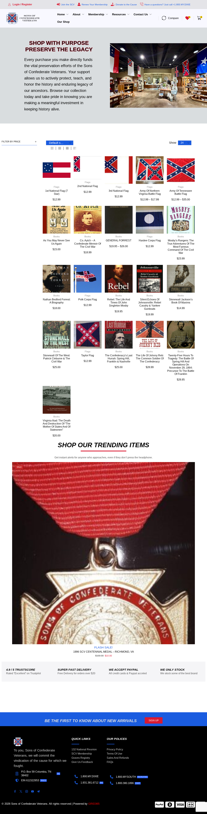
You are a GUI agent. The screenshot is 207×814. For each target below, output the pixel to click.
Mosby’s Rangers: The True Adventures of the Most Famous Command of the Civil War (180, 246)
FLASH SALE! (103, 647)
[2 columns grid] (52, 148)
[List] (75, 148)
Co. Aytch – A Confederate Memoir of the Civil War (87, 243)
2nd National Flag (87, 186)
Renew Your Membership (95, 4)
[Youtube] (32, 791)
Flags (56, 187)
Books (56, 236)
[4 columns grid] (67, 148)
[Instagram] (26, 791)
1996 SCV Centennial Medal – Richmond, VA (103, 651)
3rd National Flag (119, 190)
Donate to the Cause (126, 4)
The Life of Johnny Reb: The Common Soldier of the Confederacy (150, 358)
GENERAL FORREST (118, 240)
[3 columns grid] (60, 148)
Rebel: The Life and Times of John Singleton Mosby (118, 302)
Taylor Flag (87, 355)
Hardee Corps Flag (150, 240)
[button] (20, 4)
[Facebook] (15, 791)
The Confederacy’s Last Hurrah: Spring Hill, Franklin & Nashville (118, 358)
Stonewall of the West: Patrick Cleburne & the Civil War (56, 358)
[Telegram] (38, 791)
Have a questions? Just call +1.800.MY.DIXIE (167, 4)
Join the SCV (67, 4)
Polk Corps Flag (87, 299)
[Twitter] (21, 791)
